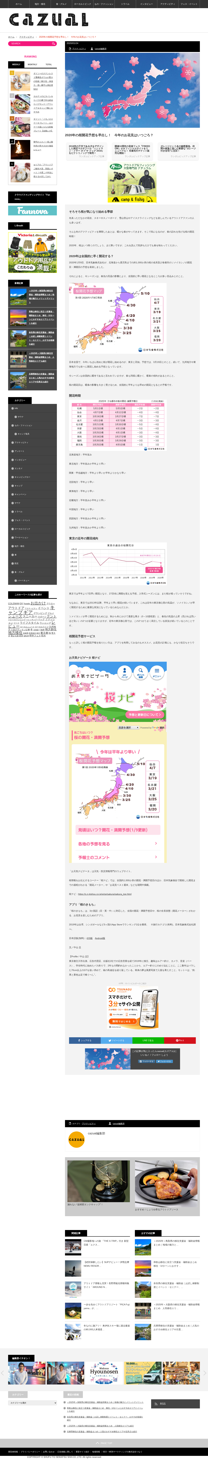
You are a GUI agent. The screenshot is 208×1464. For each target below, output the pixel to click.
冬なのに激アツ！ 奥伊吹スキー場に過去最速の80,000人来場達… (107, 1327)
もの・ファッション (103, 4)
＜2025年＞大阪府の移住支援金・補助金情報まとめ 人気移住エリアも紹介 (41, 357)
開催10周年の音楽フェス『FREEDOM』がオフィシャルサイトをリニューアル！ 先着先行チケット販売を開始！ (132, 149)
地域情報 (96, 1452)
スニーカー (30, 616)
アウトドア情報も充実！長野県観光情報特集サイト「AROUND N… (106, 1285)
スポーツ (42, 616)
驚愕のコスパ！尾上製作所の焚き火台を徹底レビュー (43, 146)
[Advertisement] (132, 1097)
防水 (43, 635)
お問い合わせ (49, 1452)
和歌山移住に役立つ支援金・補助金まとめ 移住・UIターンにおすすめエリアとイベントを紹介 (41, 317)
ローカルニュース (27, 627)
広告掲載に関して (65, 1452)
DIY (21, 603)
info (16, 408)
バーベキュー (23, 580)
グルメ (51, 613)
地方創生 (51, 629)
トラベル (125, 4)
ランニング (45, 623)
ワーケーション (21, 537)
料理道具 (32, 633)
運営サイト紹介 (82, 1452)
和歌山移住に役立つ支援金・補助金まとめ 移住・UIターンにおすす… (176, 1264)
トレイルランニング (17, 619)
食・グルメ (61, 4)
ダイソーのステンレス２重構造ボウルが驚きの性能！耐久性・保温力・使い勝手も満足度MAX (43, 81)
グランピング (40, 613)
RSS (163, 1403)
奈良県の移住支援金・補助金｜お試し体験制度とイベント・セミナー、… (176, 1285)
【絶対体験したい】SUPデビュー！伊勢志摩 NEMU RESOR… (106, 1264)
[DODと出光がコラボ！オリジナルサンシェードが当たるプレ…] (143, 1373)
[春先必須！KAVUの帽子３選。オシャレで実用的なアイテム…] (181, 1373)
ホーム (19, 4)
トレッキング (31, 619)
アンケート (19, 451)
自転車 (26, 636)
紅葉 (17, 636)
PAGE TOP (106, 1443)
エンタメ (18, 468)
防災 (17, 563)
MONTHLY (32, 64)
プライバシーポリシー (30, 1452)
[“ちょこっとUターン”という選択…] (104, 1373)
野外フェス (35, 635)
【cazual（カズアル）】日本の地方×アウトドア (161, 1460)
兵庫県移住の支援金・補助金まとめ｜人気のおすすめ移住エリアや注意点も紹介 (41, 378)
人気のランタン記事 (20, 629)
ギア (28, 612)
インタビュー (146, 4)
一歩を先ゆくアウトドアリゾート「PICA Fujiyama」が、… (107, 1306)
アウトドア (16, 608)
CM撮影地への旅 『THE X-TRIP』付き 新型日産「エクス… (106, 1243)
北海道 (36, 630)
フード (16, 623)
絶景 (21, 636)
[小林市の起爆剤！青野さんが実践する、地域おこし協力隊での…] (27, 1373)
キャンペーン (20, 494)
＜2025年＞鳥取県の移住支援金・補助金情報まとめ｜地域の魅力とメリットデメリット (41, 297)
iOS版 (90, 938)
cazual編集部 (100, 49)
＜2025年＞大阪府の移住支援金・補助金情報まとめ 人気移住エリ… (177, 1306)
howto (27, 603)
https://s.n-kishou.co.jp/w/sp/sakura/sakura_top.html (104, 894)
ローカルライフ (42, 627)
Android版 (100, 938)
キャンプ (18, 486)
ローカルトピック (82, 4)
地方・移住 (40, 4)
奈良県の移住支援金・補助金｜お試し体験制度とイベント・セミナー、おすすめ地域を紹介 (41, 338)
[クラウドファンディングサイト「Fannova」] (32, 215)
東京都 (44, 633)
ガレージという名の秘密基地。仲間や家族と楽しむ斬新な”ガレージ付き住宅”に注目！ (178, 148)
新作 (38, 633)
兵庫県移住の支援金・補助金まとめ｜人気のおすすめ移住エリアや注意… (176, 1327)
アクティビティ (167, 4)
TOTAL (49, 64)
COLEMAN (13, 603)
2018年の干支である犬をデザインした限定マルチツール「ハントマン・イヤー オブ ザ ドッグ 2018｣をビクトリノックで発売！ (86, 149)
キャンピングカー (22, 477)
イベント (44, 608)
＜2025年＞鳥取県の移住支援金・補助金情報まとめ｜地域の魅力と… (177, 1243)
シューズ (15, 616)
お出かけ (38, 603)
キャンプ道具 (23, 434)
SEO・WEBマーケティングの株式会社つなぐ (122, 1452)
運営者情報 (13, 1452)
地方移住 (15, 633)
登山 (13, 636)
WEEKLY (16, 64)
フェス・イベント (189, 4)
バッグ (41, 619)
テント (52, 616)
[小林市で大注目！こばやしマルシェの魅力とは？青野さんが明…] (65, 1373)
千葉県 (42, 630)
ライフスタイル (29, 622)
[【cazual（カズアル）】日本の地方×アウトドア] (48, 19)
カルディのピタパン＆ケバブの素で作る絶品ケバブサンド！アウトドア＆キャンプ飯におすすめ (43, 104)
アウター (50, 604)
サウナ (21, 417)
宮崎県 (25, 633)
